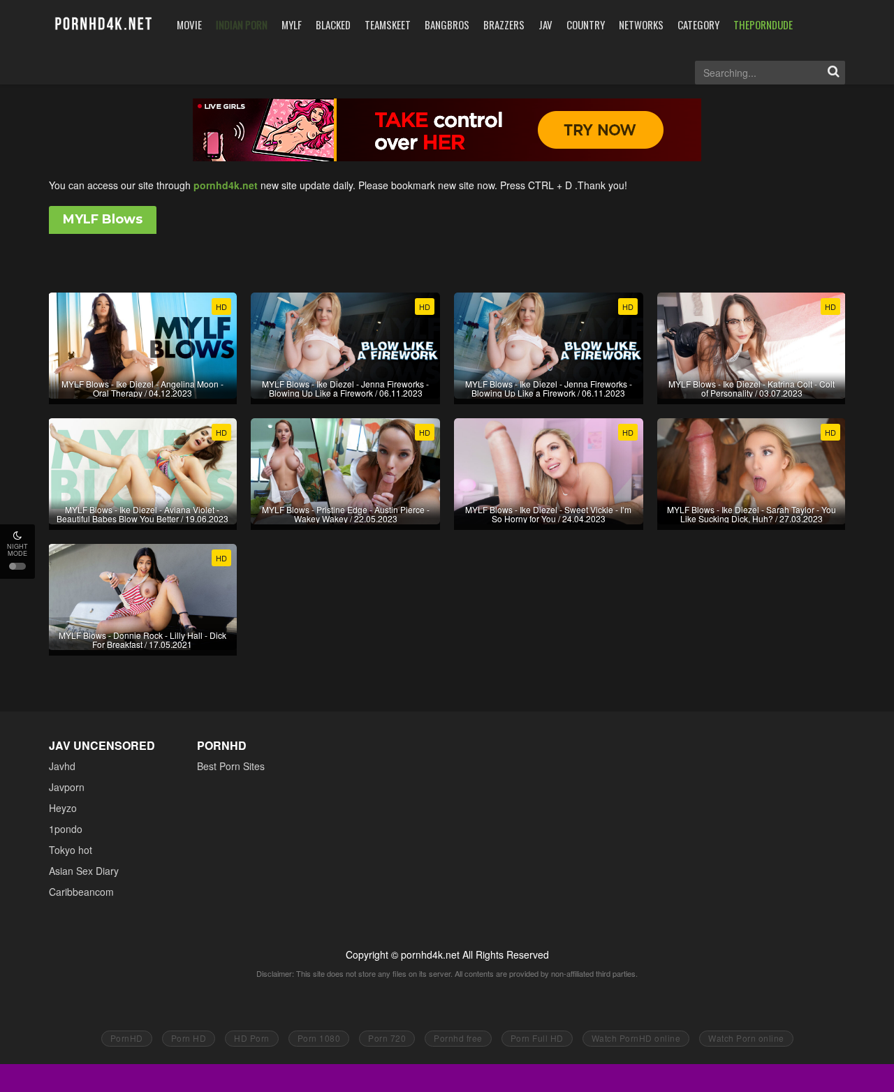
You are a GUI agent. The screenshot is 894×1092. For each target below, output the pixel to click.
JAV (545, 24)
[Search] (833, 72)
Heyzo (63, 808)
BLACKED (333, 24)
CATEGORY (698, 24)
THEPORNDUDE (763, 24)
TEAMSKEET (388, 24)
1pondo (65, 829)
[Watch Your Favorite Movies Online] (102, 24)
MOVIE (189, 24)
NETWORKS (641, 24)
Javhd (62, 766)
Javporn (67, 787)
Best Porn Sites (231, 766)
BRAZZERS (504, 24)
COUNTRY (585, 24)
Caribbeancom (81, 892)
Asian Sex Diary (84, 871)
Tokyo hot (70, 850)
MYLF (291, 24)
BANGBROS (447, 24)
